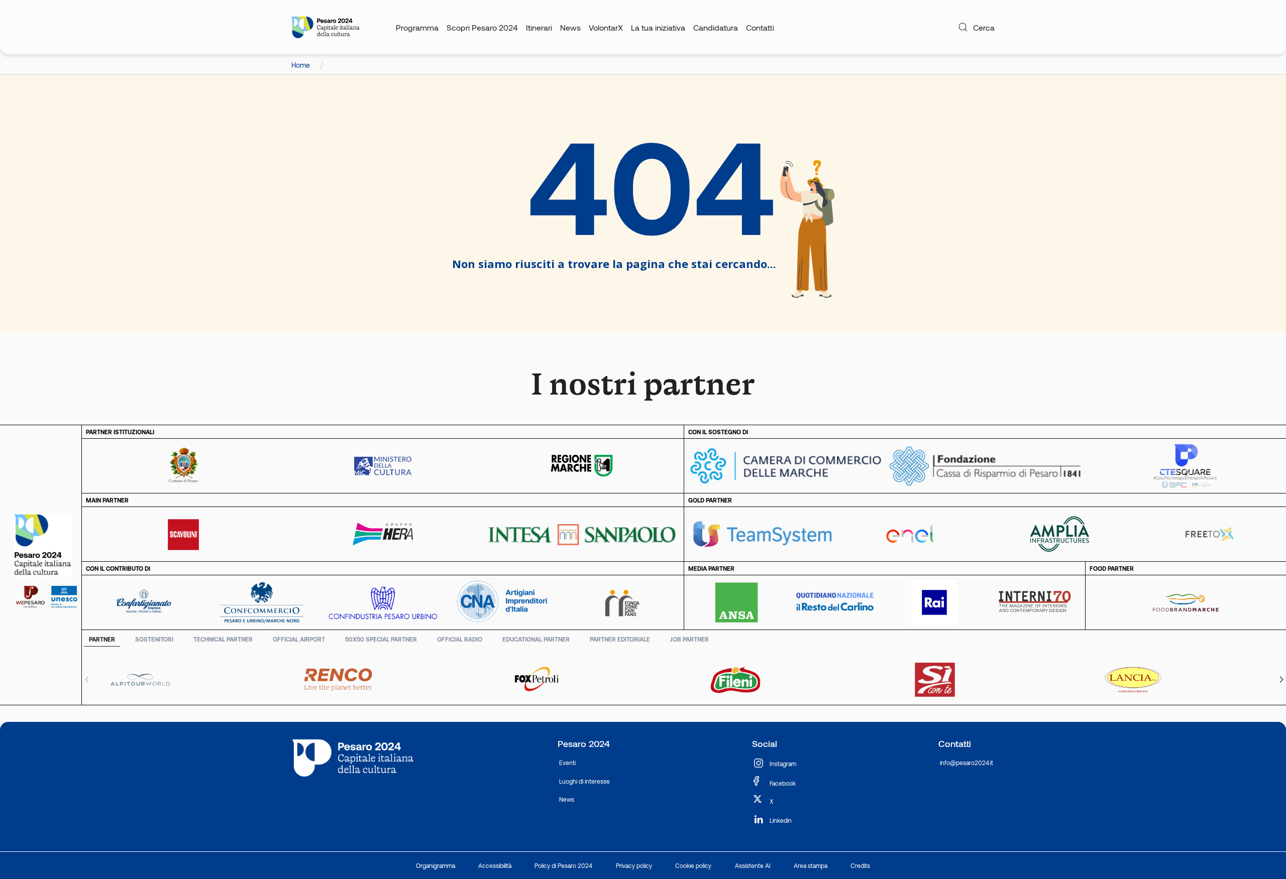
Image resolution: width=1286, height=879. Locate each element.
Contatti (760, 27)
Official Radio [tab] (459, 639)
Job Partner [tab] (689, 639)
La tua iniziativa (658, 27)
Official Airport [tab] (299, 639)
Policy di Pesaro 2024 (563, 865)
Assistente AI (753, 865)
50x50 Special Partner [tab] (381, 639)
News (570, 27)
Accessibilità (494, 865)
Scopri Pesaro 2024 (482, 27)
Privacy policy (634, 865)
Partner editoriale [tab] (620, 639)
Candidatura (715, 27)
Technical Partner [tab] (223, 639)
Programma (417, 27)
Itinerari (539, 27)
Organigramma (435, 865)
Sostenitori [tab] (154, 639)
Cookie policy (693, 865)
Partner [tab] (102, 639)
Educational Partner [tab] (536, 639)
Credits (860, 865)
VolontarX (606, 27)
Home (301, 65)
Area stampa (810, 865)
